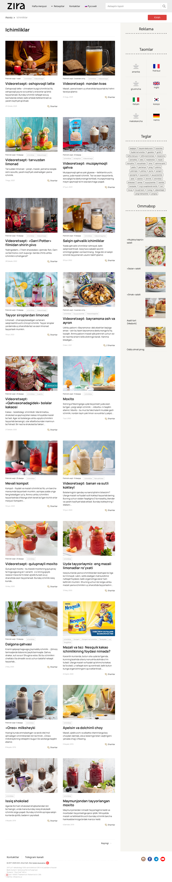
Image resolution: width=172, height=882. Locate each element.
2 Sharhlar (110, 345)
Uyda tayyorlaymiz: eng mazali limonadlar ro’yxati (87, 565)
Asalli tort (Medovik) (132, 322)
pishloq (143, 171)
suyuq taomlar (150, 182)
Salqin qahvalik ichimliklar (83, 240)
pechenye (142, 167)
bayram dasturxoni (146, 148)
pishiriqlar (134, 171)
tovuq (130, 190)
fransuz (156, 70)
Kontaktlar (74, 6)
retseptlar (77, 158)
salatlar (140, 179)
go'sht (159, 152)
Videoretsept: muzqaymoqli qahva (85, 165)
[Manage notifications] (7, 875)
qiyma (151, 171)
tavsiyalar (132, 186)
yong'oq (154, 194)
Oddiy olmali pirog (135, 349)
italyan (136, 104)
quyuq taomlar (157, 175)
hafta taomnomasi (147, 156)
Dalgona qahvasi (18, 644)
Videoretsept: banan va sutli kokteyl (86, 485)
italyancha (161, 156)
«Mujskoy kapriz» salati (135, 241)
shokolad (131, 182)
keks (141, 160)
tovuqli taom (139, 190)
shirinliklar (158, 179)
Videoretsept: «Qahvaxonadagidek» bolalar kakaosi (28, 403)
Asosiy (9, 17)
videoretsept (159, 190)
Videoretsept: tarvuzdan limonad (25, 161)
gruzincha (136, 88)
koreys (156, 104)
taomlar (161, 182)
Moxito (68, 399)
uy (110, 639)
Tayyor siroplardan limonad (27, 315)
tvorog (149, 190)
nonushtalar (141, 163)
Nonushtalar (98, 478)
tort (161, 186)
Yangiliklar (67, 642)
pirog (151, 167)
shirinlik (148, 179)
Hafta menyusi (39, 6)
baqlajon (133, 148)
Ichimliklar (28, 79)
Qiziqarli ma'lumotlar (89, 639)
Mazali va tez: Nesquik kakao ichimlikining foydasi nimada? (86, 649)
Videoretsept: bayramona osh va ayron (89, 320)
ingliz (156, 87)
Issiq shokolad (16, 801)
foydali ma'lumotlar (138, 152)
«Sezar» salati (134, 268)
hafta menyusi (132, 156)
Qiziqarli (77, 639)
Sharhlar (54, 106)
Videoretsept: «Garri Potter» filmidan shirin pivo (28, 242)
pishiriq (158, 167)
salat (132, 179)
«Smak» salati (134, 294)
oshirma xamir (160, 163)
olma (150, 163)
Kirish (157, 17)
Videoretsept (39, 79)
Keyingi (105, 843)
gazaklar (151, 152)
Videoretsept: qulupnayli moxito (31, 563)
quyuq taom (144, 175)
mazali (160, 160)
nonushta (130, 163)
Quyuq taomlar (79, 314)
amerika (136, 71)
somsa (139, 182)
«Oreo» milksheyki (20, 727)
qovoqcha (133, 175)
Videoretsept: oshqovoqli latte (30, 83)
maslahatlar (150, 160)
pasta (133, 167)
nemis (156, 119)
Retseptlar (59, 6)
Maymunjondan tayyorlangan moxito (86, 803)
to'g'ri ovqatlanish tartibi (148, 186)
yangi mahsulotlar (141, 194)
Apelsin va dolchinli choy (83, 727)
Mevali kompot (17, 483)
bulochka (159, 148)
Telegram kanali (34, 857)
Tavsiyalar (103, 639)
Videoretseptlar (100, 236)
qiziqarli (159, 171)
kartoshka (133, 160)
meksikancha (136, 121)
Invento (40, 394)
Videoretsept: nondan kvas (84, 83)
